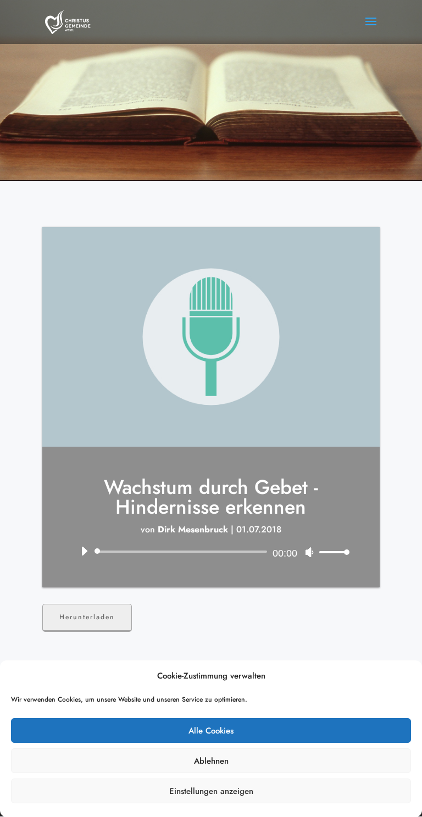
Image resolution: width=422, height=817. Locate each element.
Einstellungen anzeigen (211, 791)
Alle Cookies (211, 731)
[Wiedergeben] (84, 551)
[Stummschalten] (309, 552)
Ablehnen (211, 761)
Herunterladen (87, 617)
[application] (211, 551)
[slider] (331, 552)
